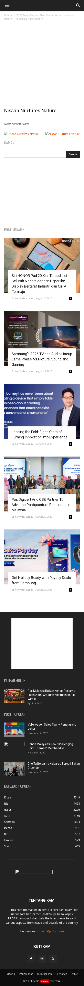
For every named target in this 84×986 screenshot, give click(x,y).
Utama (8, 15)
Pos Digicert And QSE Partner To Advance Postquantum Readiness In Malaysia (41, 504)
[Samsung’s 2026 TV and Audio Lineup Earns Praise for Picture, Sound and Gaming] (42, 338)
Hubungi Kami (45, 974)
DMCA (74, 974)
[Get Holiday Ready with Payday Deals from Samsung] (42, 556)
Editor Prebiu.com (22, 298)
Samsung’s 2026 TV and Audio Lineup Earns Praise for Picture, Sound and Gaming (42, 359)
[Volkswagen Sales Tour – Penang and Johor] (14, 729)
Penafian (62, 974)
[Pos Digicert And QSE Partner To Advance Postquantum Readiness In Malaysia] (42, 484)
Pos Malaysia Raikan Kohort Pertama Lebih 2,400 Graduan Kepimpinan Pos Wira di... (51, 695)
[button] (6, 5)
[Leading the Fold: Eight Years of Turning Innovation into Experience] (42, 411)
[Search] (78, 5)
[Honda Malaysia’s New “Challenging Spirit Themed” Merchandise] (14, 749)
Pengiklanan (26, 974)
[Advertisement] (42, 65)
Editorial (10, 974)
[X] (53, 959)
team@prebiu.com (52, 931)
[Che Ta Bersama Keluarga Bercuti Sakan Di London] (14, 769)
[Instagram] (42, 959)
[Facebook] (31, 959)
